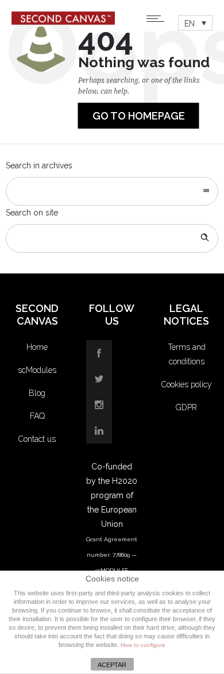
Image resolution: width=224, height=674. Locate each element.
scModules (37, 370)
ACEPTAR (112, 664)
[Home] (63, 21)
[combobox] (112, 191)
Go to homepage (138, 116)
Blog (37, 393)
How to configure (143, 645)
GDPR (186, 407)
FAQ (37, 416)
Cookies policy (186, 384)
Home (37, 347)
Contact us (37, 439)
